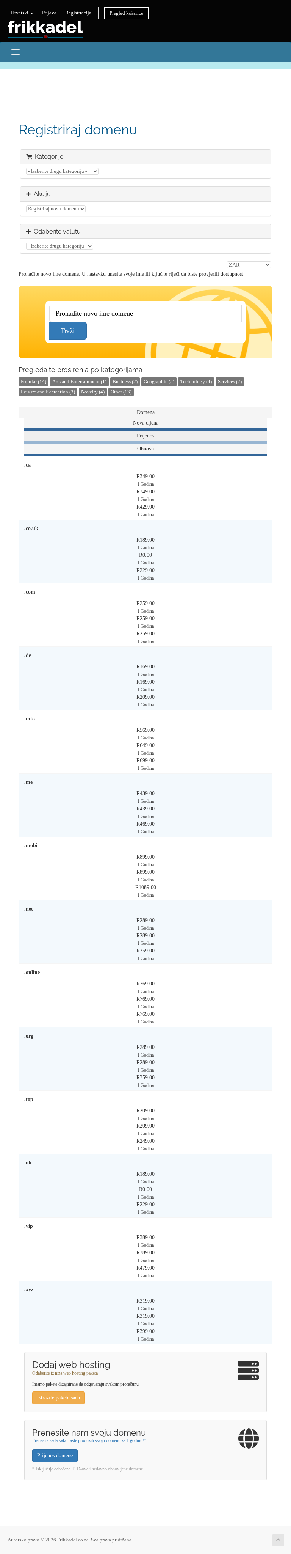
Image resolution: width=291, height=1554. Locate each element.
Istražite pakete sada (58, 1398)
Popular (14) (33, 381)
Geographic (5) (159, 381)
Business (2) (125, 381)
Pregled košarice (126, 13)
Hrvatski (20, 13)
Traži (68, 331)
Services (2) (230, 381)
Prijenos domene (55, 1455)
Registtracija (78, 13)
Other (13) (121, 392)
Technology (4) (196, 381)
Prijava (49, 13)
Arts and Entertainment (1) (79, 381)
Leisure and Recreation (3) (48, 392)
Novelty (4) (93, 392)
